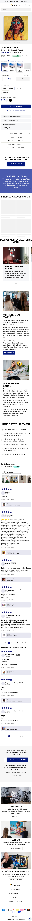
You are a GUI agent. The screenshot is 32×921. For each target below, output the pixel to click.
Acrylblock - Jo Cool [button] (12, 635)
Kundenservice (15, 893)
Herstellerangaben (16, 144)
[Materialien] (16, 795)
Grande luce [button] (10, 580)
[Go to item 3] (22, 479)
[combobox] (16, 9)
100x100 (19, 88)
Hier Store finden (16, 164)
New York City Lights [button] (12, 729)
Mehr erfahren (9, 353)
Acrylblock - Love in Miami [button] (13, 505)
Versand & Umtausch (16, 148)
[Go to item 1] (6, 479)
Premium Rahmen (8, 97)
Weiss (6, 100)
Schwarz (10, 100)
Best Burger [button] (10, 605)
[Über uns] (16, 829)
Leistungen (16, 889)
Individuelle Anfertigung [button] (13, 553)
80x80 (11, 88)
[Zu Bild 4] (17, 42)
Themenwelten (15, 902)
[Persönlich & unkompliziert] (16, 860)
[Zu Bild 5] (18, 42)
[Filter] (3, 472)
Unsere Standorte (16, 140)
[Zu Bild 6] (19, 42)
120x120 (5, 92)
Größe (5, 85)
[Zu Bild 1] (13, 42)
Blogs (15, 897)
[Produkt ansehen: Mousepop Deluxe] (13, 256)
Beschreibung (16, 133)
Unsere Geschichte (16, 848)
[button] (5, 52)
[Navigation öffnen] (2, 5)
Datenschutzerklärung (16, 775)
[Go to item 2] (14, 479)
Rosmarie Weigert (17, 50)
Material (12, 61)
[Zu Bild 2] (14, 42)
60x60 (4, 88)
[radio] (9, 79)
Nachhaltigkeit (16, 137)
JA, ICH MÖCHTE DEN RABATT (18, 759)
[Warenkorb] (29, 5)
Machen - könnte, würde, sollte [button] (14, 701)
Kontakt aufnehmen (16, 879)
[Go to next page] (26, 643)
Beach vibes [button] (10, 673)
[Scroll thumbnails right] (29, 479)
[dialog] (29, 918)
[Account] (25, 5)
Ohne (3, 100)
